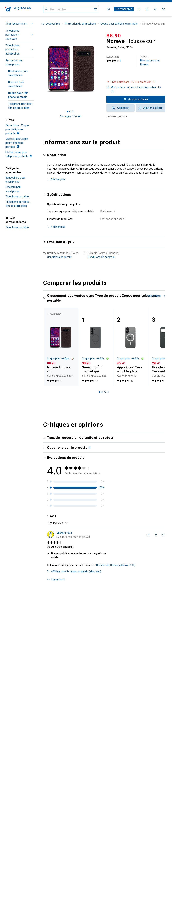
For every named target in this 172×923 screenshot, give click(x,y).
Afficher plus (58, 179)
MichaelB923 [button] (64, 533)
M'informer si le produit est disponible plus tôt (136, 89)
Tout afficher (153, 295)
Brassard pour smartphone (16, 84)
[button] (135, 82)
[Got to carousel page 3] (73, 111)
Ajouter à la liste (153, 108)
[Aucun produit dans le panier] (163, 9)
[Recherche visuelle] (95, 9)
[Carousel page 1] (99, 392)
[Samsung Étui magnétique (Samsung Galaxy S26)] (95, 347)
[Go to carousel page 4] (108, 392)
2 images (65, 116)
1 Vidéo (76, 116)
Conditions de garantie (101, 257)
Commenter (58, 579)
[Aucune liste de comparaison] (147, 9)
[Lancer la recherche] (46, 9)
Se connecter (124, 9)
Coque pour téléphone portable (18, 95)
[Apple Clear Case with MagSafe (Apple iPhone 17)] (130, 347)
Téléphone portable (17, 196)
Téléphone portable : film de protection (20, 106)
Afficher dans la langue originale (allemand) (76, 571)
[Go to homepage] (18, 9)
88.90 (113, 36)
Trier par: (52, 522)
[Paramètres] (108, 9)
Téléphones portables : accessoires (12, 49)
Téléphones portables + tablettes (12, 34)
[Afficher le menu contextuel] (141, 534)
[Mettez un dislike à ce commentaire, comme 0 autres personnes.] (163, 535)
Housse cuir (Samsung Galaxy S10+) (115, 565)
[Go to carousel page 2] (102, 392)
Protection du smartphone (13, 62)
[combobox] (62, 522)
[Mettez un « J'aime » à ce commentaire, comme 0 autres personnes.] (148, 535)
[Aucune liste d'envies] (155, 9)
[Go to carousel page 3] (105, 392)
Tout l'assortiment (16, 23)
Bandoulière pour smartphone (18, 73)
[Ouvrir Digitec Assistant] (139, 9)
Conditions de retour (59, 257)
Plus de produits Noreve (150, 60)
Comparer (123, 108)
